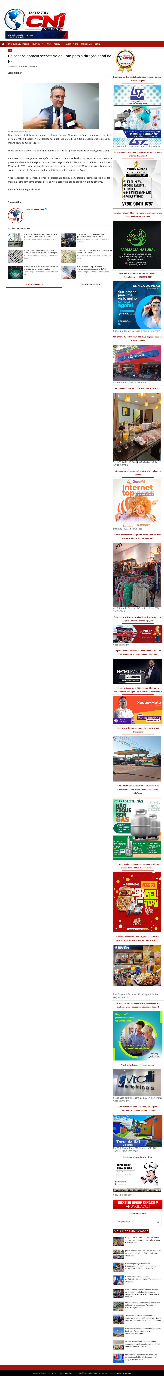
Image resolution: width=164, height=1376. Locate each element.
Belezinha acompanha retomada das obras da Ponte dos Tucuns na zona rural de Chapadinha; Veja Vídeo (143, 1330)
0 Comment (33, 67)
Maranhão (38, 44)
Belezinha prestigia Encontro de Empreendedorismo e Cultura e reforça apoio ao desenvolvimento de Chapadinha (143, 1266)
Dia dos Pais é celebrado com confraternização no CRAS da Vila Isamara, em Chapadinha (143, 1278)
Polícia (58, 44)
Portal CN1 (38, 209)
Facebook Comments (90, 284)
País (49, 44)
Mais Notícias (72, 44)
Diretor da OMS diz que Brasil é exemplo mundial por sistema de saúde (41, 268)
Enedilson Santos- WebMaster (120, 1373)
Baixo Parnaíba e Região (18, 44)
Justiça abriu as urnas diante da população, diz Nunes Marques (90, 235)
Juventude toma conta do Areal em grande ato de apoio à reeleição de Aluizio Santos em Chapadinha (143, 1253)
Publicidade (86, 44)
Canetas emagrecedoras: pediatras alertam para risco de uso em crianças (40, 251)
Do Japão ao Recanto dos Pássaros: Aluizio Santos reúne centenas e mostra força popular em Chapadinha (143, 1240)
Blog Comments (35, 284)
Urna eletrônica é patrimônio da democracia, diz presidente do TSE (91, 268)
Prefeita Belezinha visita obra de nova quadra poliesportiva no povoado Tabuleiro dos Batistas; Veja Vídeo (143, 1305)
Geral (97, 44)
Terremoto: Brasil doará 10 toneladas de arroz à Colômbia (94, 251)
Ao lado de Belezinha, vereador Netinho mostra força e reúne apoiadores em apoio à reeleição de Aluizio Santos (142, 1343)
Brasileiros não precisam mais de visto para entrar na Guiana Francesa (40, 235)
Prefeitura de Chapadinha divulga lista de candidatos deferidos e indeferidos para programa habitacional (141, 1357)
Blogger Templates (65, 1373)
